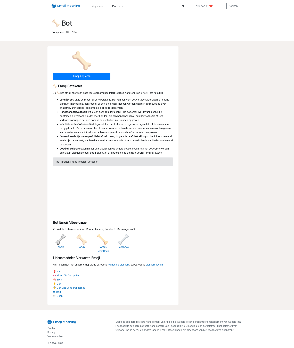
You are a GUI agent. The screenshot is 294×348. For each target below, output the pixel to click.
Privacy (51, 332)
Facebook (123, 246)
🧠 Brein (57, 279)
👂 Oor (57, 283)
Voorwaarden (55, 336)
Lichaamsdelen (154, 264)
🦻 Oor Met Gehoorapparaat (69, 287)
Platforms (118, 6)
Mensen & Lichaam (118, 264)
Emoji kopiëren (82, 76)
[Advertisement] (113, 192)
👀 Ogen (58, 295)
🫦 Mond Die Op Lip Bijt (66, 275)
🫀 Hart (57, 271)
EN (182, 6)
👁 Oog (57, 291)
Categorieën (96, 6)
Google (82, 246)
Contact (51, 328)
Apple (61, 246)
